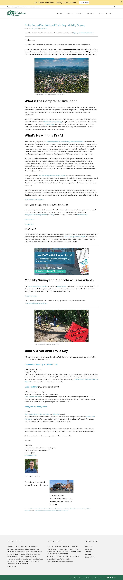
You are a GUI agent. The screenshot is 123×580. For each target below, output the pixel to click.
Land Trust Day (31, 387)
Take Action (88, 552)
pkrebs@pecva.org (31, 455)
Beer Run (28, 414)
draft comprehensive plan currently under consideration (65, 142)
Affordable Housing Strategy (52, 122)
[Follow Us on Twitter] (110, 578)
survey (52, 215)
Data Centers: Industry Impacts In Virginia (60, 561)
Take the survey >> (31, 296)
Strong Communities (76, 508)
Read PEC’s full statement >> (34, 200)
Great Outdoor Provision (33, 397)
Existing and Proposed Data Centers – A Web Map (63, 546)
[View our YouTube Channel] (112, 578)
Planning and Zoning (63, 508)
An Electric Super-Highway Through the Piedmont (63, 556)
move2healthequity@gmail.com (37, 303)
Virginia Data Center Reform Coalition (59, 559)
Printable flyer (29, 224)
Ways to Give (89, 546)
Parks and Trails (63, 510)
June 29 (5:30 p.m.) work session (75, 237)
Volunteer (88, 554)
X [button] (121, 2)
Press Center (98, 577)
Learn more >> (29, 219)
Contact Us (89, 577)
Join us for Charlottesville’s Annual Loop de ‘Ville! (23, 549)
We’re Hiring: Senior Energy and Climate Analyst (22, 546)
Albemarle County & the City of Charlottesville (43, 508)
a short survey (61, 286)
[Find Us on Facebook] (108, 578)
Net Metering (11, 566)
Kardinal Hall (35, 414)
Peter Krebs (43, 28)
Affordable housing (40, 510)
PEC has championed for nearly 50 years (52, 176)
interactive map (82, 215)
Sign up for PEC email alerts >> (83, 33)
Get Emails (88, 549)
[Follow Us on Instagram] (115, 578)
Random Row (44, 414)
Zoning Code (49, 124)
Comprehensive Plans (52, 510)
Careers (81, 577)
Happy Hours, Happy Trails (36, 407)
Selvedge (56, 414)
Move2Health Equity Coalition (37, 286)
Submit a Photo (90, 557)
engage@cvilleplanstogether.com (36, 215)
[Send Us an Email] (106, 578)
